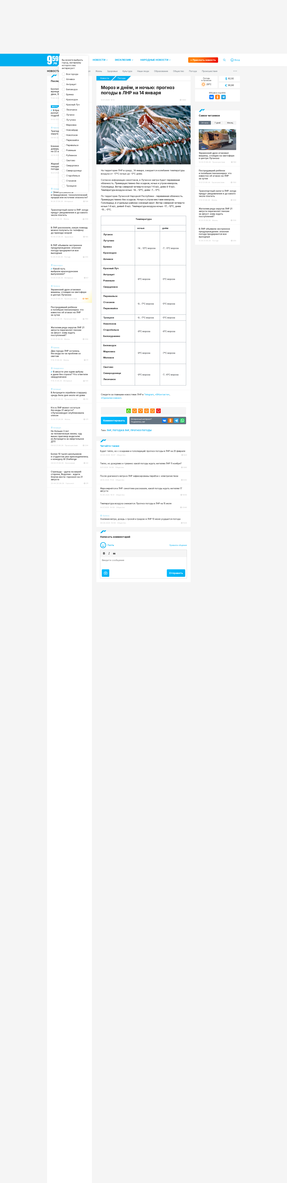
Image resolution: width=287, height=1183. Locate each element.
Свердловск (72, 165)
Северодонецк (74, 170)
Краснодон (72, 99)
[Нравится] (128, 411)
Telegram (149, 394)
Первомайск (72, 140)
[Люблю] (140, 411)
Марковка (71, 125)
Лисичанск (71, 109)
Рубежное (71, 155)
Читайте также (109, 445)
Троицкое (71, 186)
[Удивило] (146, 411)
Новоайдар (72, 130)
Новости (53, 71)
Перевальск (72, 145)
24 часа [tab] (204, 123)
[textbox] (143, 562)
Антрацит (71, 84)
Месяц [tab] (230, 123)
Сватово (70, 160)
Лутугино (71, 120)
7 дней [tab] (217, 123)
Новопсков (72, 135)
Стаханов (71, 180)
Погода (121, 78)
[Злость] (158, 411)
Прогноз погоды (141, 430)
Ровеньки (71, 150)
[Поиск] (224, 60)
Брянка (70, 94)
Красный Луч (73, 104)
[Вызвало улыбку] (134, 411)
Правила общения (178, 545)
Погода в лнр (121, 430)
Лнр (109, 430)
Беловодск (72, 89)
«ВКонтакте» (162, 394)
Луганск (70, 114)
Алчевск (70, 79)
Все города (72, 74)
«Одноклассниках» (111, 397)
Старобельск (73, 175)
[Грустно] (152, 411)
